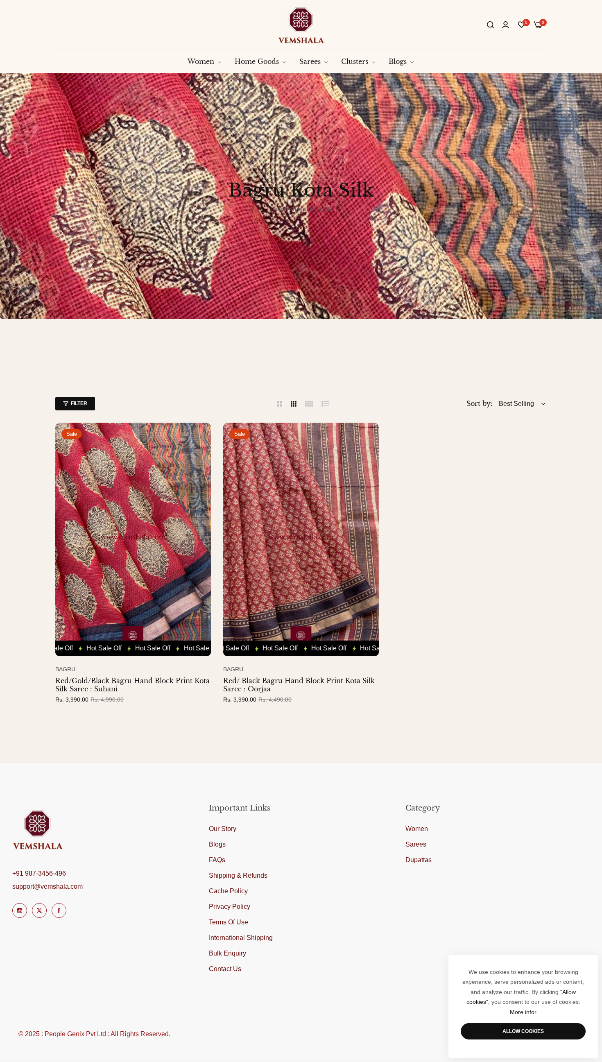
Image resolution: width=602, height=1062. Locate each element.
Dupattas (418, 860)
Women (416, 829)
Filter (79, 403)
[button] (203, 437)
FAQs (217, 860)
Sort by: (479, 403)
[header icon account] (505, 25)
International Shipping (241, 938)
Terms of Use (228, 922)
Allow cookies (523, 1031)
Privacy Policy (229, 906)
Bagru (65, 669)
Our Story (222, 829)
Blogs (217, 844)
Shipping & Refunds (238, 875)
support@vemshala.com (47, 886)
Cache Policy (228, 891)
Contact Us (225, 969)
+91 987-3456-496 (39, 873)
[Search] (490, 25)
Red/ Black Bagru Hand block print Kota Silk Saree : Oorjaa (299, 685)
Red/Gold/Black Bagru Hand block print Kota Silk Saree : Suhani (132, 685)
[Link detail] (19, 910)
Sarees (415, 844)
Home (278, 209)
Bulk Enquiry (227, 953)
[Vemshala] (301, 24)
